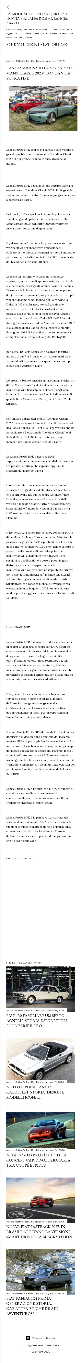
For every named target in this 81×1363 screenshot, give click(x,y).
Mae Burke (53, 1345)
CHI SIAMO (60, 44)
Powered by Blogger (43, 1337)
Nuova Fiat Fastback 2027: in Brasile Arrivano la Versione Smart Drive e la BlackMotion (39, 1231)
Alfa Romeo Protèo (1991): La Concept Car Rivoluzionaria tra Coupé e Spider (38, 1160)
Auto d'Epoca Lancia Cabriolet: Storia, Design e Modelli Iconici (35, 1092)
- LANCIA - (26, 858)
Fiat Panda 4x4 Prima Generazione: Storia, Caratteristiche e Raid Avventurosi (32, 1306)
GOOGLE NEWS (38, 44)
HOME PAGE (15, 44)
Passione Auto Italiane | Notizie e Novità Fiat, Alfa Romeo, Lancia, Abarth (38, 18)
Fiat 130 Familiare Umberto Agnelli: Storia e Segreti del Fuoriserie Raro (37, 1020)
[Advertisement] (40, 911)
